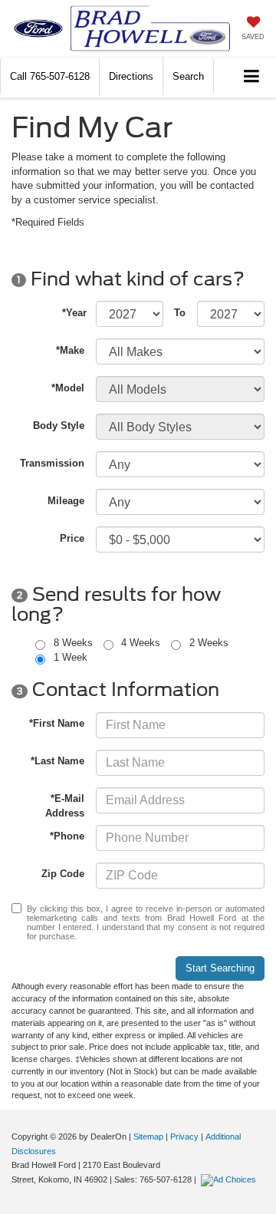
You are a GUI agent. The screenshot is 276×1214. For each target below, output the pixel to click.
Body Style (58, 425)
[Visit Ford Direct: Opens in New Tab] (230, 1179)
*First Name (56, 723)
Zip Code (62, 873)
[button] (50, 76)
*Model (67, 388)
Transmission (52, 463)
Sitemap (148, 1136)
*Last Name (57, 761)
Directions (131, 76)
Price (72, 538)
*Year (74, 312)
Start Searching (220, 968)
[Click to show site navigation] (252, 77)
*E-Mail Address (64, 806)
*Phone (67, 836)
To (180, 312)
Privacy (184, 1136)
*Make (70, 350)
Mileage (66, 500)
